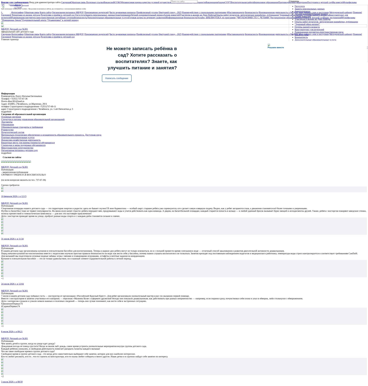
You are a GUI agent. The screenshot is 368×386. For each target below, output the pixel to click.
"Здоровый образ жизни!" (307, 24)
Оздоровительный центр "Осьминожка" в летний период (50, 20)
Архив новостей (303, 16)
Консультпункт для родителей (309, 29)
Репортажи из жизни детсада (26, 37)
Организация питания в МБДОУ (68, 34)
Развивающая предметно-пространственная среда (319, 32)
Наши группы (301, 34)
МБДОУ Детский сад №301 (14, 29)
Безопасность (251, 34)
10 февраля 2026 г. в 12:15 (13, 196)
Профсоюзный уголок (147, 34)
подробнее (6, 111)
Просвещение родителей (96, 34)
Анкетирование (302, 11)
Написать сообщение (116, 78)
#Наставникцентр (235, 34)
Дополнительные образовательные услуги (315, 40)
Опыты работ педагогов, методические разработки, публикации (326, 22)
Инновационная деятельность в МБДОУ (278, 34)
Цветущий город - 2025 (170, 34)
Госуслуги (300, 6)
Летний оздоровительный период (311, 14)
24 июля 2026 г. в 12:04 (12, 284)
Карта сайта (45, 34)
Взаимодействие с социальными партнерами (204, 34)
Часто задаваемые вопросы (122, 34)
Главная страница (10, 39)
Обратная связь (31, 34)
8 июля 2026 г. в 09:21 (12, 331)
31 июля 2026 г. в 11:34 (12, 239)
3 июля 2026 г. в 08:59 (12, 382)
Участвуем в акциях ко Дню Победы (312, 19)
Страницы (294, 1)
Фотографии (17, 34)
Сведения (6, 34)
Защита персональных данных (310, 9)
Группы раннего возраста (307, 27)
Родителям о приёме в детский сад (58, 37)
